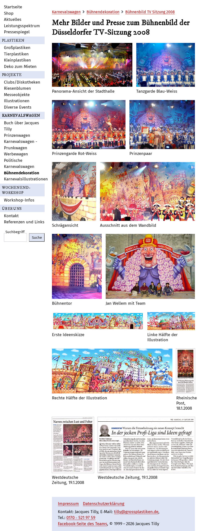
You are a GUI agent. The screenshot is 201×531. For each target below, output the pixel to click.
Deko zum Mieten (20, 66)
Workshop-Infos (19, 200)
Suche (37, 237)
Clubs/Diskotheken (22, 82)
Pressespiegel (17, 32)
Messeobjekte (17, 94)
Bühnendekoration (21, 173)
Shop (8, 13)
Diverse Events (17, 107)
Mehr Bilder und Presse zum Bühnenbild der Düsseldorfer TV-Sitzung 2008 (121, 27)
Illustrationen (16, 100)
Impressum (68, 503)
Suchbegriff (15, 232)
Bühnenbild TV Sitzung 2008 (150, 12)
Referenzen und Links (24, 222)
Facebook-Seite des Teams (82, 523)
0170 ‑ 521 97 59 (80, 517)
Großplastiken (17, 47)
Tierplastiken (16, 54)
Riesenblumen (17, 88)
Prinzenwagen (17, 135)
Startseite (13, 7)
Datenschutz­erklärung (103, 503)
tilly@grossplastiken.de (136, 511)
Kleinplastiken (17, 60)
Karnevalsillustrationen (26, 179)
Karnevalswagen (66, 12)
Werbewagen (16, 154)
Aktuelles (12, 19)
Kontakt (11, 215)
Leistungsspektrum (22, 25)
